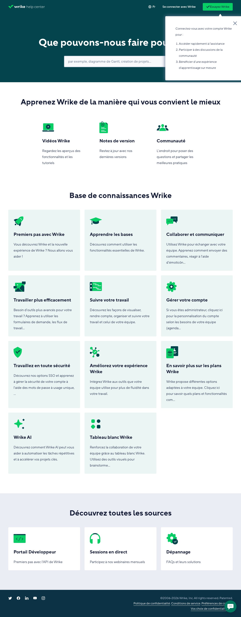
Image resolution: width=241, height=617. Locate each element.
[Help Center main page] (36, 7)
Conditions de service (185, 603)
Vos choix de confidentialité (209, 609)
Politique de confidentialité (151, 603)
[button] (179, 7)
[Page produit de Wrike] (16, 7)
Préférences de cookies (217, 603)
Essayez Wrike (219, 7)
